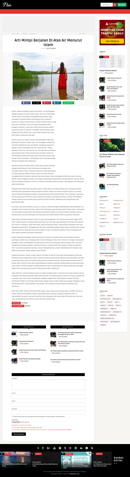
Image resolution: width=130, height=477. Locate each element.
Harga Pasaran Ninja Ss (26, 341)
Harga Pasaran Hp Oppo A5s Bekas (30, 359)
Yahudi (103, 325)
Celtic (109, 302)
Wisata (101, 226)
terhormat (104, 321)
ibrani (110, 305)
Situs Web (14, 409)
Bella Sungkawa (51, 48)
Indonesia (104, 308)
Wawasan (27, 306)
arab (109, 295)
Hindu (103, 305)
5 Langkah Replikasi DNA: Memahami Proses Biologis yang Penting (105, 465)
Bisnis (106, 57)
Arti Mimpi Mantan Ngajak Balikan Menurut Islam (13, 465)
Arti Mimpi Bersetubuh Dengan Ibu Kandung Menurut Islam (114, 175)
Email (14, 401)
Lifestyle (102, 215)
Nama (14, 393)
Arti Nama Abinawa (113, 184)
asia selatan (117, 299)
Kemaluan (117, 312)
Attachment (15, 420)
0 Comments (33, 33)
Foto (117, 302)
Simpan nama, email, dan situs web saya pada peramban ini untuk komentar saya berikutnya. (39, 416)
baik (103, 302)
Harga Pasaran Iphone (26, 332)
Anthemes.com (74, 474)
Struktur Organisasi (107, 318)
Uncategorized (104, 222)
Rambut (112, 315)
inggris (113, 308)
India (118, 305)
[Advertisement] (48, 24)
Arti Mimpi (25, 303)
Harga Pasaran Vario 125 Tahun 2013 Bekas (32, 350)
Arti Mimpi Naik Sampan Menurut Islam (45, 464)
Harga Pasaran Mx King (114, 114)
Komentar (15, 378)
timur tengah (115, 321)
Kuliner (115, 211)
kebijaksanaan (106, 312)
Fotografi (116, 208)
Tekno (115, 219)
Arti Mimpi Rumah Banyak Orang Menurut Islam (65, 359)
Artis (101, 204)
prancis (104, 315)
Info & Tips (103, 211)
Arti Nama (116, 200)
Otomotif (115, 215)
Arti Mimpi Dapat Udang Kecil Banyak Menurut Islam (67, 351)
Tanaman (102, 219)
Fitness (102, 208)
